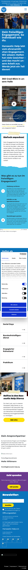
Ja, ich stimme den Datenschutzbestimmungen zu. (12, 509)
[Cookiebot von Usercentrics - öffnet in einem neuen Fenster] (20, 254)
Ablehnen (14, 314)
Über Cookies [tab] (22, 258)
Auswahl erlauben (14, 309)
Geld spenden (14, 487)
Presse (6, 566)
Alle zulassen (14, 304)
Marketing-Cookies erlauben (11, 229)
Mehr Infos (14, 420)
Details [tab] (14, 258)
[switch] (24, 289)
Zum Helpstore (15, 5)
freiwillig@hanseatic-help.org (10, 467)
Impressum (13, 566)
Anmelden (8, 505)
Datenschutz (22, 566)
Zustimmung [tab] (5, 258)
